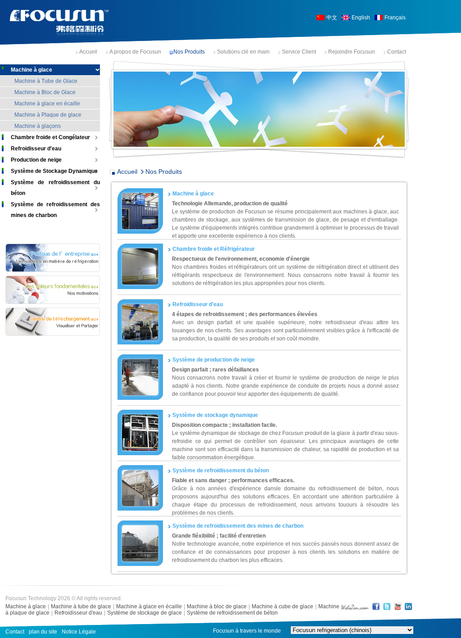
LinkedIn (408, 606)
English (361, 17)
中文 (331, 17)
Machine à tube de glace (81, 606)
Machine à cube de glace (282, 606)
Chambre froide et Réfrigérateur (213, 249)
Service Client (299, 52)
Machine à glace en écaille (47, 103)
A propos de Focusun (135, 52)
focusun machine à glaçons (59, 23)
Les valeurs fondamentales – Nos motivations (52, 290)
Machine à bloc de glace (217, 606)
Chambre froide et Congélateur (50, 137)
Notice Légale (79, 632)
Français (395, 17)
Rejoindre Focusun (351, 52)
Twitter (387, 606)
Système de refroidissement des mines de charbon (55, 209)
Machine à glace (31, 70)
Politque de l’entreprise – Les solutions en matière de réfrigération (52, 258)
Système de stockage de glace (144, 613)
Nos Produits (189, 52)
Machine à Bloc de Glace (45, 92)
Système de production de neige (213, 360)
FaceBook (376, 606)
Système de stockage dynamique (215, 415)
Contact (396, 52)
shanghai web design (355, 606)
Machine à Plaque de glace (47, 115)
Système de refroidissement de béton (232, 613)
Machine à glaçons (37, 126)
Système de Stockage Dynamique (54, 171)
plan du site (43, 632)
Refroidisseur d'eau (36, 148)
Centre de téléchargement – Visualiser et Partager (52, 322)
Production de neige (36, 160)
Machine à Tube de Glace (45, 81)
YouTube (397, 606)
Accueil (88, 52)
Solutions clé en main (243, 52)
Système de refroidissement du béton (55, 187)
